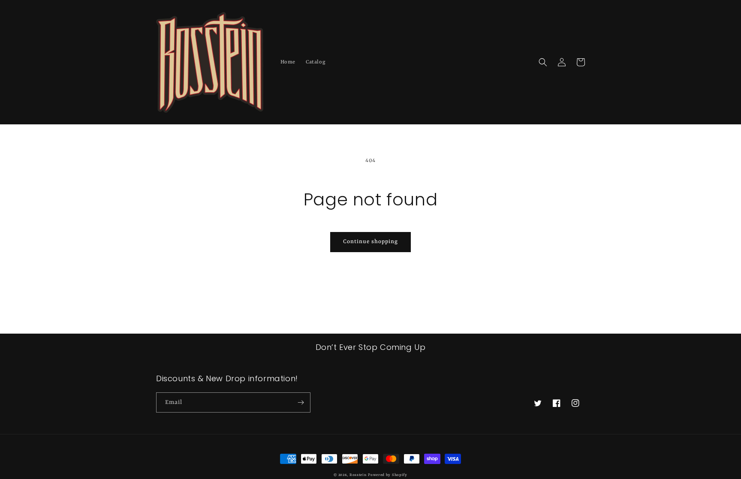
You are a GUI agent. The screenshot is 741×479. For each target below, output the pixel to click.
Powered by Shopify (387, 475)
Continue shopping (370, 241)
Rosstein (358, 475)
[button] (542, 62)
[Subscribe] (300, 402)
